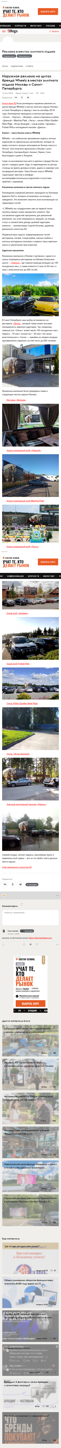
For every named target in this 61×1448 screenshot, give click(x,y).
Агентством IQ (9, 103)
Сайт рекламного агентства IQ (16, 867)
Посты (5, 66)
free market (13, 931)
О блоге (29, 66)
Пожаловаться (24, 56)
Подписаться (9, 56)
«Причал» (15, 262)
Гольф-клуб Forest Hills (18, 663)
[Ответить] (3, 944)
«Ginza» (17, 323)
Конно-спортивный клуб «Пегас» (23, 546)
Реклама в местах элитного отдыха (28, 51)
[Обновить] (21, 904)
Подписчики (17, 66)
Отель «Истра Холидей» (18, 753)
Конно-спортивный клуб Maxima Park (25, 500)
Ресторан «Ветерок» (16, 400)
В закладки (32, 884)
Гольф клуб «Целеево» (17, 613)
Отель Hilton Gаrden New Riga (22, 703)
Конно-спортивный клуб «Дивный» (24, 450)
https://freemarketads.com (40, 937)
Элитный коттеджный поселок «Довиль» (26, 804)
